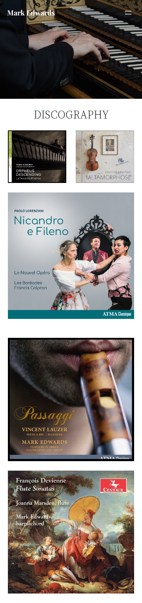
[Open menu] (128, 12)
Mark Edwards (31, 12)
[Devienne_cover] (71, 532)
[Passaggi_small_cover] (71, 400)
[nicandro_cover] (71, 255)
